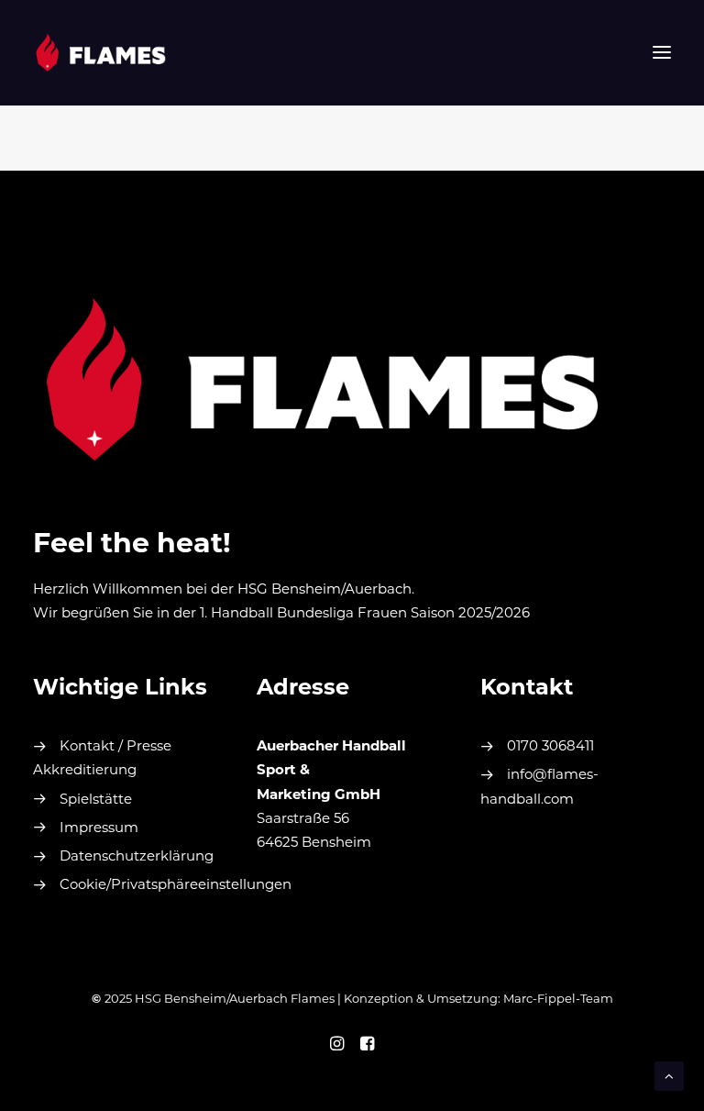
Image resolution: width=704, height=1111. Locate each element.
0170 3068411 (550, 747)
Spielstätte (96, 800)
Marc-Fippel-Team (558, 999)
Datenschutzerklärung (137, 857)
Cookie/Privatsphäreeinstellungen (176, 886)
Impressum (99, 829)
